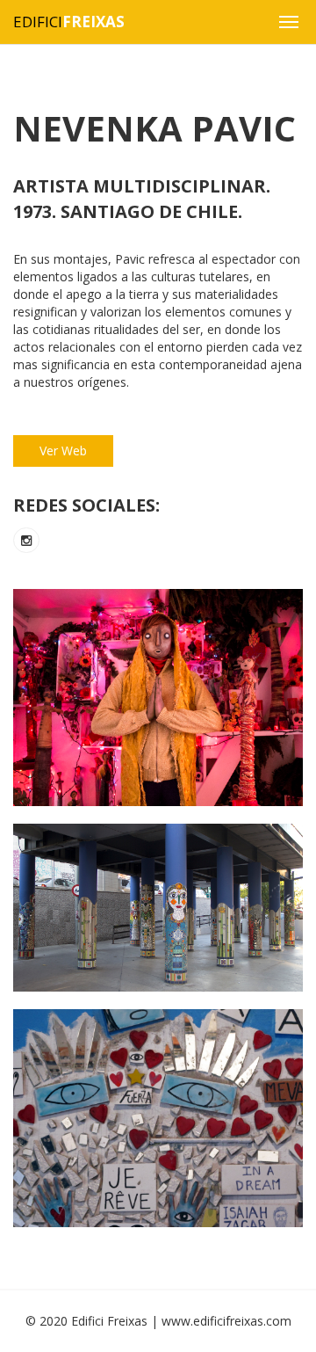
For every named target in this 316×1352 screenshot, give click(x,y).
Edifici (69, 21)
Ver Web (63, 450)
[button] (289, 22)
